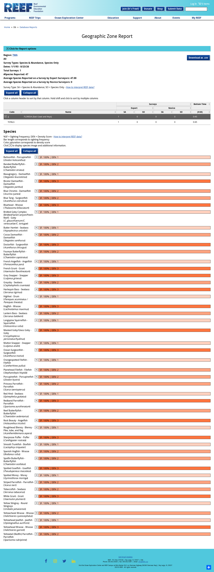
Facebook (46, 562)
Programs (10, 17)
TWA (15, 55)
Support (137, 17)
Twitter (64, 562)
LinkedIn (73, 562)
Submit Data (175, 8)
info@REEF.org (143, 562)
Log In (193, 3)
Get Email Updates (125, 557)
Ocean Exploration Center (69, 17)
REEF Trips (35, 17)
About (157, 17)
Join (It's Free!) (130, 8)
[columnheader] (154, 104)
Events (176, 17)
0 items (205, 3)
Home (7, 27)
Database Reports (28, 27)
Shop (160, 8)
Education (113, 17)
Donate (148, 8)
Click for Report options (22, 48)
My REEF (196, 17)
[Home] (25, 8)
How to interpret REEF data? (80, 87)
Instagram (55, 562)
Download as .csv (198, 57)
